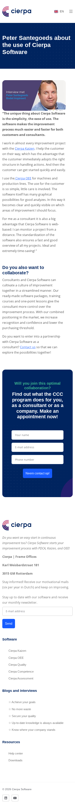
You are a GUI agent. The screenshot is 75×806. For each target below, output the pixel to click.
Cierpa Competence (21, 671)
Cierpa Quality (17, 664)
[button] (71, 11)
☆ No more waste (19, 709)
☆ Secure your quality (22, 716)
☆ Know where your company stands (31, 729)
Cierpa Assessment (20, 678)
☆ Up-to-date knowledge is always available (35, 722)
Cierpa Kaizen (24, 148)
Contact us (28, 347)
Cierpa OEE (23, 178)
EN (62, 11)
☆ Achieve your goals (22, 702)
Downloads (15, 760)
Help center (15, 753)
